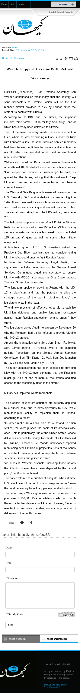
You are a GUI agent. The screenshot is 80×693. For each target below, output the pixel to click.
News (21, 58)
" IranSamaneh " (52, 687)
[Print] (76, 58)
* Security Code (14, 614)
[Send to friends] (71, 58)
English (53, 12)
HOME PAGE (9, 58)
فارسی (69, 12)
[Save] (66, 58)
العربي (61, 12)
